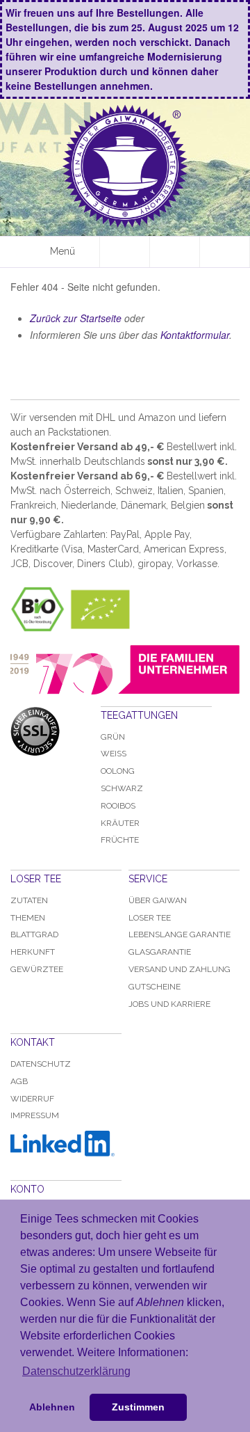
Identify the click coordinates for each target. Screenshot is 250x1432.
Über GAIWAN (157, 900)
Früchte (120, 840)
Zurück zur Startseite (76, 318)
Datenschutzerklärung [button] (76, 1371)
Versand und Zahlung (179, 969)
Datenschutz (40, 1064)
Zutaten (29, 900)
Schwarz (122, 788)
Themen (27, 918)
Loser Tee (149, 918)
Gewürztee (36, 969)
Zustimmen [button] (138, 1407)
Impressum (34, 1115)
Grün (113, 737)
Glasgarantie (159, 952)
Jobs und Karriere (169, 1004)
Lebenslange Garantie (179, 934)
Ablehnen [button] (52, 1407)
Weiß (113, 753)
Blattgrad (34, 934)
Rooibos (118, 806)
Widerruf (32, 1099)
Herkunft (32, 952)
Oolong (118, 771)
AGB (19, 1081)
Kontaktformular (194, 335)
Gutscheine (154, 987)
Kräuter (120, 823)
